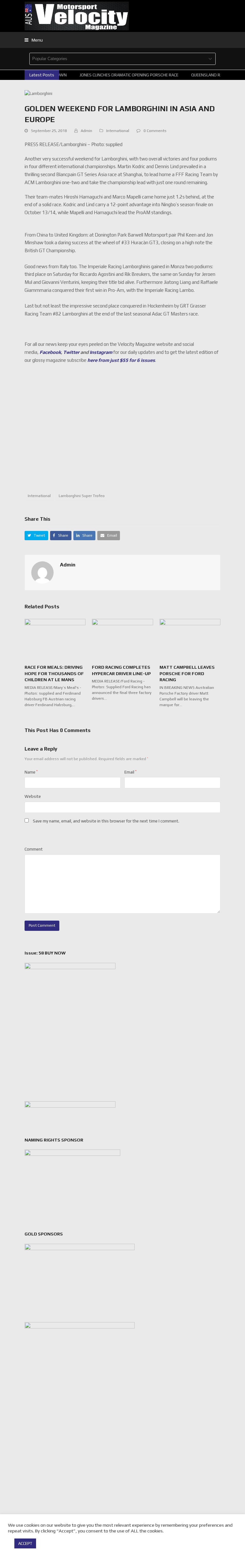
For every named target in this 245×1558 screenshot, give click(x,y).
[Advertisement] (135, 431)
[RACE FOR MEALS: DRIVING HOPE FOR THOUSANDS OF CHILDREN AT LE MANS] (55, 638)
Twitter (71, 352)
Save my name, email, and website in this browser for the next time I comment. (106, 821)
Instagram (101, 352)
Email (130, 772)
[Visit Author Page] (42, 572)
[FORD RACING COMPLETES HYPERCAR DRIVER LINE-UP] (122, 638)
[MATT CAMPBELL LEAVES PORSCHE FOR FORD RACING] (190, 638)
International (117, 131)
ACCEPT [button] (25, 1543)
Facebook (50, 352)
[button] (34, 40)
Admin (86, 131)
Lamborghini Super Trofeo (82, 496)
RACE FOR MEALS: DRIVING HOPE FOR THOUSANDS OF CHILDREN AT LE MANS (54, 673)
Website (33, 796)
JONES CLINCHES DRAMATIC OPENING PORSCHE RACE (124, 75)
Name (31, 772)
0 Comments (155, 131)
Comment (34, 849)
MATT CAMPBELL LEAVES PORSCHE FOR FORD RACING (187, 673)
